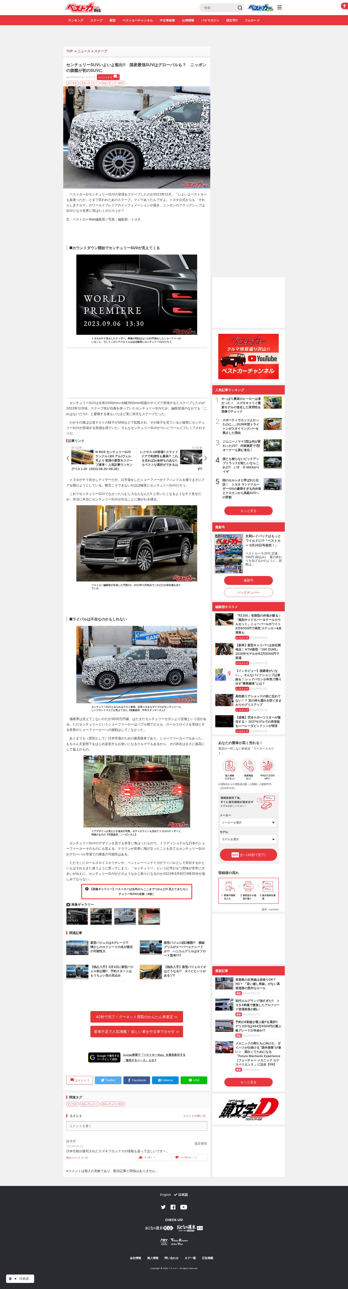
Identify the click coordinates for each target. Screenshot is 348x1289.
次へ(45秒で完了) (249, 855)
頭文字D (232, 20)
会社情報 (135, 1258)
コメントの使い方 (194, 1115)
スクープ (96, 20)
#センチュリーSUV (112, 83)
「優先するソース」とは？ (140, 1060)
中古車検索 (167, 20)
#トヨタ (72, 83)
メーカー (225, 815)
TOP (69, 51)
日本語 (183, 1195)
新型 (113, 20)
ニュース (84, 51)
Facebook (173, 1207)
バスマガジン (210, 20)
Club (260, 7)
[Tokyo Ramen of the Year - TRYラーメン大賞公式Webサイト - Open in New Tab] (174, 1242)
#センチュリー (90, 83)
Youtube (183, 1207)
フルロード (252, 20)
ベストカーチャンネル (138, 20)
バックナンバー (248, 592)
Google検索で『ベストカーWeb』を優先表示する (154, 1055)
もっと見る (248, 511)
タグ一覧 (190, 1258)
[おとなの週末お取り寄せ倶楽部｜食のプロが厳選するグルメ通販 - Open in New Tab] (159, 1228)
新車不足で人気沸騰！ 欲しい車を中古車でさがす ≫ (136, 1031)
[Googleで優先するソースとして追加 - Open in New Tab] (104, 1057)
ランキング (75, 20)
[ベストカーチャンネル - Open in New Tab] (248, 356)
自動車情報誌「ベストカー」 (83, 7)
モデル (224, 832)
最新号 (248, 580)
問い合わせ (172, 1258)
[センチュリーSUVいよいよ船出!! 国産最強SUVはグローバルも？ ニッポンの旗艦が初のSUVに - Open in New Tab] (136, 137)
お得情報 (188, 20)
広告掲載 (207, 1258)
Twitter (163, 1207)
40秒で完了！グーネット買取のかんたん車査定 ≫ (137, 1017)
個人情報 (152, 1258)
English (165, 1195)
